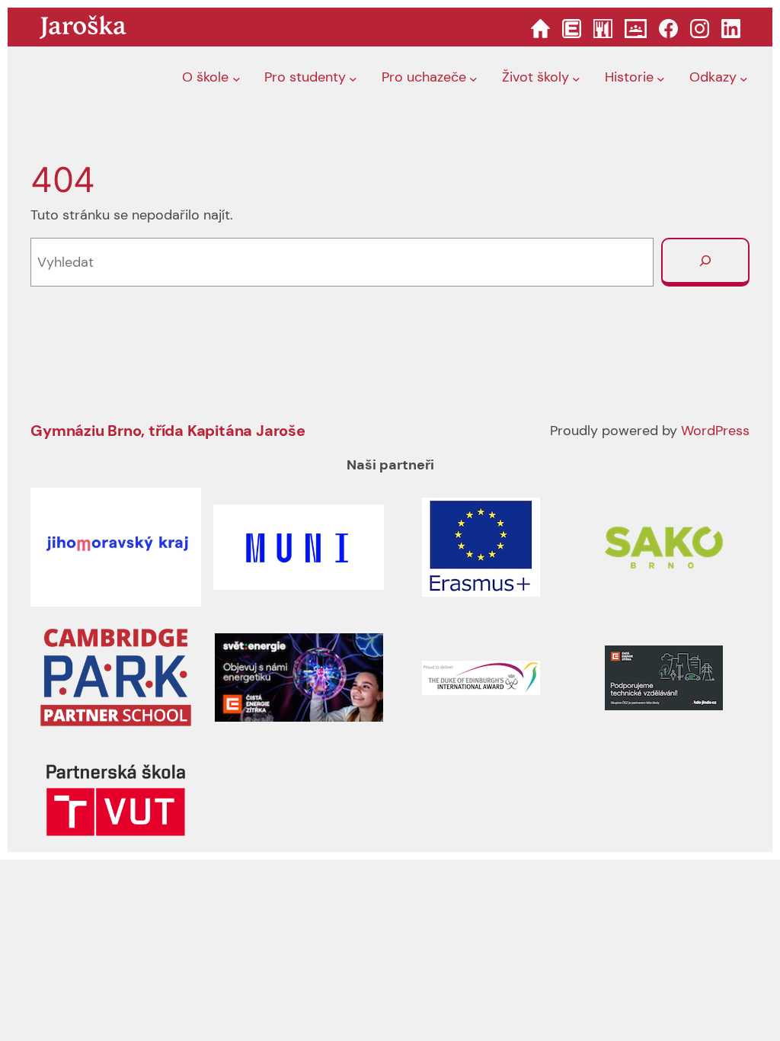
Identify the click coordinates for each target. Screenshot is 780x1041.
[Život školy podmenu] (576, 78)
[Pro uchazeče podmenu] (473, 78)
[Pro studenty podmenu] (353, 78)
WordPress (715, 430)
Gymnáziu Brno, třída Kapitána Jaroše (167, 430)
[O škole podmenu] (236, 78)
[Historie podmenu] (661, 78)
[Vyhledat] (705, 262)
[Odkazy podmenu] (744, 78)
